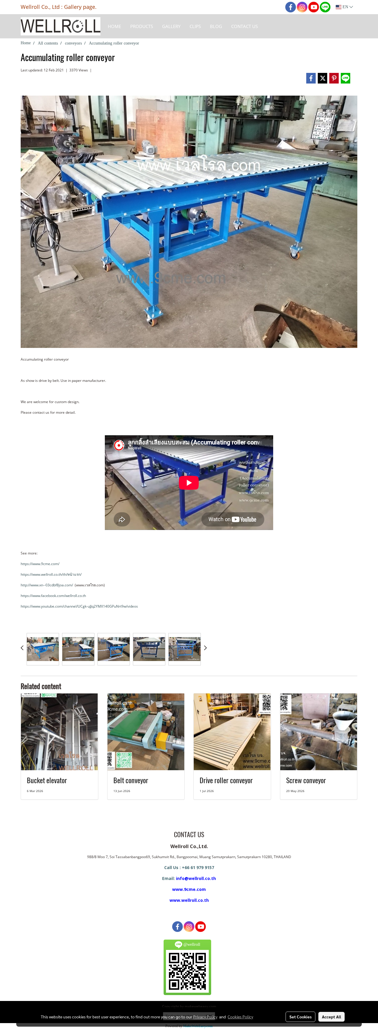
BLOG (216, 26)
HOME (114, 26)
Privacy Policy (205, 1016)
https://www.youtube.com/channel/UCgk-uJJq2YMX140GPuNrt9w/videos (79, 606)
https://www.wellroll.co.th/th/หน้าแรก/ (51, 574)
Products (141, 26)
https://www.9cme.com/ (40, 563)
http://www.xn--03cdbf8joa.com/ (47, 585)
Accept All (331, 1016)
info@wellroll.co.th (196, 878)
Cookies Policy (240, 1016)
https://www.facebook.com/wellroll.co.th (53, 595)
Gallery (171, 26)
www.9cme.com (189, 889)
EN (345, 7)
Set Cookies (300, 1016)
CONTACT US (244, 26)
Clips (195, 26)
